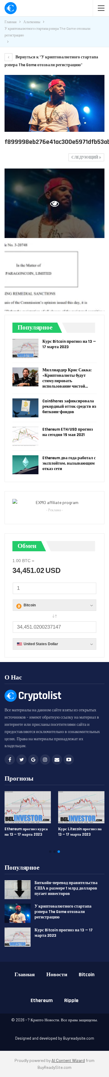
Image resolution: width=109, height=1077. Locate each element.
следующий (85, 157)
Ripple (71, 1000)
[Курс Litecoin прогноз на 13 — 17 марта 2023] (81, 807)
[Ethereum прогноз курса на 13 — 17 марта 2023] (28, 807)
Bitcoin (86, 974)
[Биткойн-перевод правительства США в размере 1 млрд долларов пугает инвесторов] (18, 889)
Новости (56, 974)
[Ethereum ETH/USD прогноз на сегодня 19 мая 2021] (25, 436)
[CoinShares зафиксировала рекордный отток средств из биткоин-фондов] (25, 408)
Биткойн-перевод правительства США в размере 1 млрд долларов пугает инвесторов (66, 888)
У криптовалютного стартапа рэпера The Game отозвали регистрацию (63, 912)
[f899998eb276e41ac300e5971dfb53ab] (54, 276)
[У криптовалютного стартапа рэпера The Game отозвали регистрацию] (18, 913)
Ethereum (42, 1000)
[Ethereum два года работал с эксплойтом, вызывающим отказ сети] (25, 465)
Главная (25, 974)
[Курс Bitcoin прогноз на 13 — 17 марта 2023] (25, 348)
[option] (54, 816)
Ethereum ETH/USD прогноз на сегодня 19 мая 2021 (67, 432)
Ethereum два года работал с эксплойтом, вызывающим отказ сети (69, 463)
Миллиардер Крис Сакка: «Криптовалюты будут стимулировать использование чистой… (66, 378)
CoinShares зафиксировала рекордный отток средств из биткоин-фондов (69, 406)
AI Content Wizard (68, 1060)
